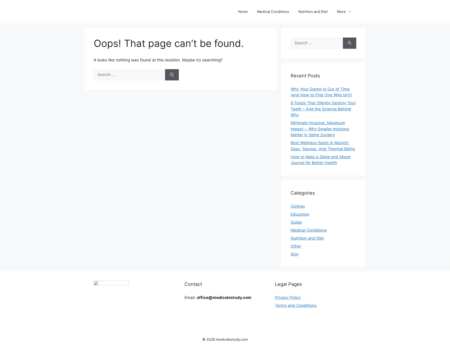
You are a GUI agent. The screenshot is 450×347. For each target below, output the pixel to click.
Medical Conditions (273, 11)
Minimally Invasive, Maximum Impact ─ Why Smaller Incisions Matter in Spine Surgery (320, 129)
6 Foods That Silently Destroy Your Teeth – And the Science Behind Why (323, 109)
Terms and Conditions (295, 305)
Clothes (298, 206)
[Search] (172, 74)
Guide (296, 222)
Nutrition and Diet (313, 11)
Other (296, 246)
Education (300, 214)
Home (243, 11)
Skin (295, 254)
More (341, 11)
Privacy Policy (288, 297)
